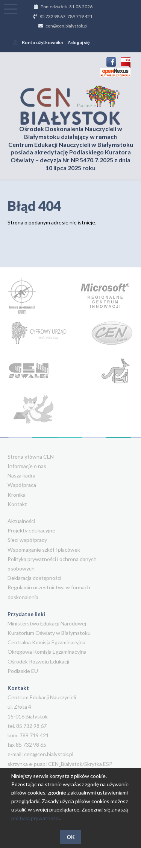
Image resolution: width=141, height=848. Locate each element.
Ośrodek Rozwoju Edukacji (38, 661)
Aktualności (21, 521)
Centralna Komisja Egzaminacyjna (46, 642)
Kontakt (17, 504)
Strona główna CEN (31, 456)
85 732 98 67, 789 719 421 (65, 16)
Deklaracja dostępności (34, 578)
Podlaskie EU (23, 671)
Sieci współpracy (27, 540)
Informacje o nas (27, 466)
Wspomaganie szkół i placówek (44, 549)
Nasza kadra (21, 475)
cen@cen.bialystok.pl (66, 26)
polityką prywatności (35, 818)
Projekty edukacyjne (31, 530)
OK (71, 837)
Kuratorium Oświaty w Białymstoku (49, 633)
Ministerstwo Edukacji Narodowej (47, 623)
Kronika (17, 494)
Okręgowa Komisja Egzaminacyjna (47, 651)
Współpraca (22, 485)
